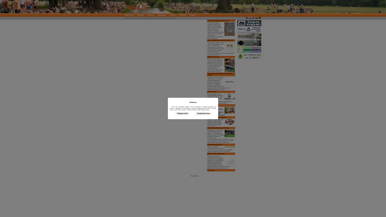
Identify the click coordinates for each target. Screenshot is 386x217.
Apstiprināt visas (203, 113)
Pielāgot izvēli (182, 113)
